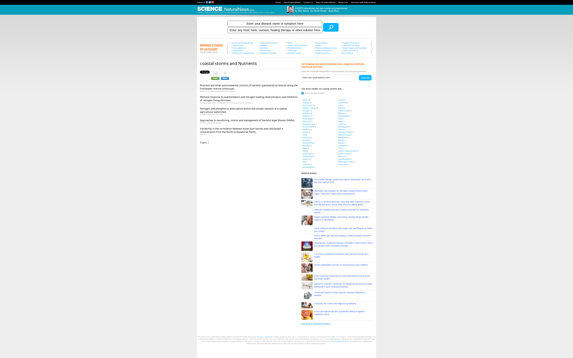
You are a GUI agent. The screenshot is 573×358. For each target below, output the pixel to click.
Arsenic (341, 129)
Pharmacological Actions (326, 48)
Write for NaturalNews (326, 2)
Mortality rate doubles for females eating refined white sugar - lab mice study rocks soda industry (341, 192)
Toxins (341, 99)
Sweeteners (238, 50)
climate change (309, 108)
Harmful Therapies (351, 45)
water (305, 99)
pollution (307, 113)
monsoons (343, 164)
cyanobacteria (344, 159)
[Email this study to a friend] (215, 72)
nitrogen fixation (345, 132)
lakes (305, 148)
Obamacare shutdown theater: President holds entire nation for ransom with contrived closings (343, 244)
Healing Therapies (351, 42)
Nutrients (307, 121)
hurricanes (307, 105)
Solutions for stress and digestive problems (335, 303)
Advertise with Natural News (363, 2)
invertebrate (343, 116)
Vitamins (264, 45)
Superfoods (237, 45)
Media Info (343, 2)
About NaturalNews (292, 2)
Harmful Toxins (294, 53)
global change (344, 134)
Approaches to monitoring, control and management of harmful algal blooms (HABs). (247, 120)
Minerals (264, 48)
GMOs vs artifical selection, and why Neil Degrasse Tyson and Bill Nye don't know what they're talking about (342, 203)
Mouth (341, 142)
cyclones (307, 164)
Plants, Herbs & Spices (298, 45)
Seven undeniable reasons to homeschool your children (341, 264)
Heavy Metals (321, 42)
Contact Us (308, 2)
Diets (290, 42)
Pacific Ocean (344, 153)
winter (305, 132)
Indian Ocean (344, 110)
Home (278, 2)
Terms (267, 337)
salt (304, 134)
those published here (340, 341)
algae (340, 121)
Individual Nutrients (269, 42)
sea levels (342, 102)
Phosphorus (308, 124)
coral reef (307, 153)
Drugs (318, 45)
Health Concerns (322, 53)
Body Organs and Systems (355, 48)
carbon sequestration (348, 151)
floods (341, 140)
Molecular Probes (346, 161)
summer (306, 137)
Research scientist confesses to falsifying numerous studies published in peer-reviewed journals (343, 285)
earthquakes (344, 126)
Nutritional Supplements (243, 53)
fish (304, 161)
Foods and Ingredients (242, 42)
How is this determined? (314, 93)
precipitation (308, 167)
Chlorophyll (308, 156)
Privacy (260, 337)
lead (304, 151)
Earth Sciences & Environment (350, 51)
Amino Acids (265, 50)
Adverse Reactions (323, 50)
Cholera (341, 124)
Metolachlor (343, 137)
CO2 (340, 148)
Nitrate (341, 113)
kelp (340, 118)
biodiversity (308, 142)
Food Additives (239, 48)
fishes (341, 108)
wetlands (307, 116)
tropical (306, 102)
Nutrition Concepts (268, 53)
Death (305, 140)
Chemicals (292, 50)
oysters (306, 159)
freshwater (308, 118)
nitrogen (306, 110)
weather (306, 129)
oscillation (342, 145)
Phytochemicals (295, 48)
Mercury (342, 156)
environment (308, 126)
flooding (306, 145)
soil (339, 105)
